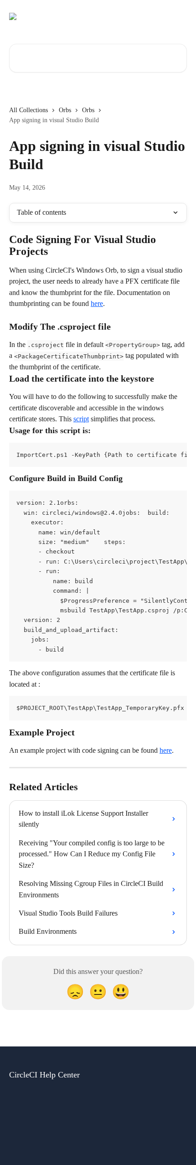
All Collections (28, 110)
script (81, 419)
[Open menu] (178, 16)
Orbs (65, 110)
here (97, 303)
